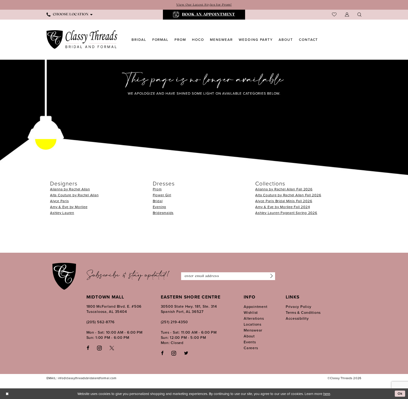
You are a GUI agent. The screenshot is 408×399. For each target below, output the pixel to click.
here (326, 393)
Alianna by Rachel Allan (70, 189)
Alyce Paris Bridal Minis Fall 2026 (283, 200)
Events (250, 341)
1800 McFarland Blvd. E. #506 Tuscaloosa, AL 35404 (114, 309)
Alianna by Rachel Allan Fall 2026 (283, 189)
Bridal (158, 200)
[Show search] (359, 15)
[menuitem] (69, 14)
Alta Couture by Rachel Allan (74, 195)
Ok (400, 393)
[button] (347, 15)
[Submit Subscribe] (270, 276)
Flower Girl (162, 195)
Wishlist (251, 312)
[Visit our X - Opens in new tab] (111, 347)
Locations (252, 324)
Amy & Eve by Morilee (68, 206)
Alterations (254, 318)
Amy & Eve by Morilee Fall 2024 (282, 206)
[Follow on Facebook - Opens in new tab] (162, 353)
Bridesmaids (163, 212)
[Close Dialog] (7, 394)
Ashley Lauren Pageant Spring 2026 (286, 212)
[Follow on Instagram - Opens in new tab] (173, 353)
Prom (157, 189)
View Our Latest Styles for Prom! (204, 4)
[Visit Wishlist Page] (334, 14)
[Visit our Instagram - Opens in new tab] (99, 348)
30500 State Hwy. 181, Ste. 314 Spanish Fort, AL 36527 (189, 309)
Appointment (255, 306)
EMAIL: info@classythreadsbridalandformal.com (81, 378)
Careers (251, 347)
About (249, 336)
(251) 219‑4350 (174, 321)
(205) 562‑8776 (100, 321)
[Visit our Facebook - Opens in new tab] (87, 347)
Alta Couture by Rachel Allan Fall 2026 (288, 195)
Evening (159, 206)
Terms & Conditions (303, 312)
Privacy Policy (298, 306)
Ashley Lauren (62, 212)
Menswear (253, 330)
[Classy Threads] (82, 39)
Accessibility (297, 318)
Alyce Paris (59, 200)
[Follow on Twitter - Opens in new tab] (186, 353)
